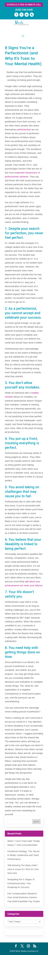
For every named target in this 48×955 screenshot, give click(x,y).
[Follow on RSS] (32, 15)
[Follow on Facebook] (16, 15)
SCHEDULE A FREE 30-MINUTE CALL (24, 4)
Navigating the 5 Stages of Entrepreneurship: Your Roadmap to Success (20, 883)
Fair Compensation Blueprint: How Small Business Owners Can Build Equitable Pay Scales (23, 897)
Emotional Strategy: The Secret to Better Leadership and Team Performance (23, 855)
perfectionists (24, 129)
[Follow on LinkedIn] (27, 15)
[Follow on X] (21, 15)
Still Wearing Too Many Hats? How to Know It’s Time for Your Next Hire (23, 869)
